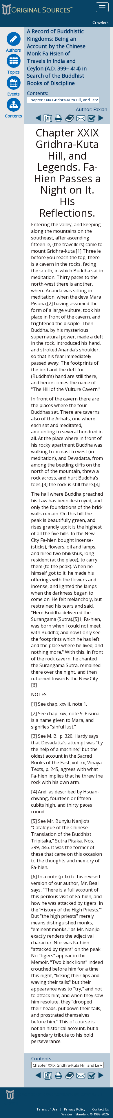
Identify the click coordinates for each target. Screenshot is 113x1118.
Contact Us (100, 1109)
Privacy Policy (74, 1109)
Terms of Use (47, 1109)
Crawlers (100, 22)
